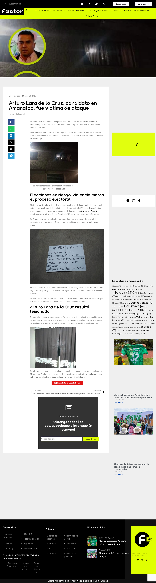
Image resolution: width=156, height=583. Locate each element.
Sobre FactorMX (59, 10)
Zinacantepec (138, 334)
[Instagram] (89, 4)
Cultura (126, 303)
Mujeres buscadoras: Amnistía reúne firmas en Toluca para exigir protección (133, 396)
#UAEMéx (140, 293)
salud (143, 324)
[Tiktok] (96, 4)
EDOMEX (80, 10)
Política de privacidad (70, 555)
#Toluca (123, 292)
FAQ (49, 548)
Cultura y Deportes (141, 10)
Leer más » (118, 402)
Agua (120, 296)
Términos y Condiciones (12, 564)
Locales (71, 10)
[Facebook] (82, 4)
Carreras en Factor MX (37, 567)
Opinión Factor (92, 16)
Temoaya (130, 330)
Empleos (51, 553)
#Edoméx (126, 286)
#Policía (124, 289)
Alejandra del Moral (134, 296)
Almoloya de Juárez (131, 299)
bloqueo (117, 303)
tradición (117, 334)
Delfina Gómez (142, 302)
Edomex (136, 306)
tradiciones (143, 330)
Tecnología (10, 548)
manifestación (130, 317)
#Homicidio (137, 286)
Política (89, 10)
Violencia (127, 334)
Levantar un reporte (25, 566)
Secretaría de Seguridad (130, 327)
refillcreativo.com (138, 555)
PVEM (135, 324)
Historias (127, 10)
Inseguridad (130, 313)
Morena (118, 320)
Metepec (146, 317)
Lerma (116, 317)
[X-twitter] (103, 4)
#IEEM (148, 286)
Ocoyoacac (142, 320)
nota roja (131, 320)
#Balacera (116, 286)
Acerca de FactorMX (51, 537)
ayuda (147, 300)
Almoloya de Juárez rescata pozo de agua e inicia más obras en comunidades (131, 467)
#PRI (139, 289)
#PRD (132, 289)
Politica (125, 323)
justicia (144, 313)
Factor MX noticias (43, 10)
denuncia (117, 307)
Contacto (52, 544)
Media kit (70, 548)
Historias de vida (31, 539)
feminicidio (120, 310)
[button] (11, 122)
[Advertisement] (134, 113)
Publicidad (71, 544)
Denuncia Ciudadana (113, 10)
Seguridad (98, 10)
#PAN (115, 289)
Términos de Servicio (71, 537)
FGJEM (137, 310)
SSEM (120, 330)
